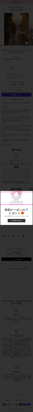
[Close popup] (31, 189)
